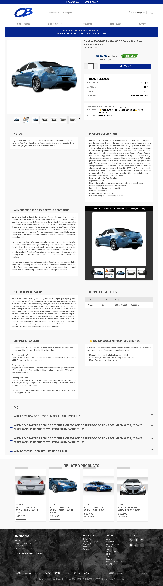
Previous (9, 120)
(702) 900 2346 (73, 2)
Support (142, 24)
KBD (107, 549)
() (152, 13)
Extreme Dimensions (114, 561)
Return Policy (88, 539)
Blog (85, 546)
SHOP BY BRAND (86, 24)
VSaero (109, 546)
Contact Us (87, 544)
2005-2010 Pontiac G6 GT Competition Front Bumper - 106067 (62, 510)
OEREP (108, 554)
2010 (139, 305)
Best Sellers (115, 24)
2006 (121, 305)
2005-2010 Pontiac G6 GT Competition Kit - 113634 (94, 508)
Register (141, 13)
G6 (103, 305)
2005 (117, 305)
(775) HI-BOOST (91, 2)
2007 (126, 305)
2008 (130, 305)
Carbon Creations (112, 544)
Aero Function (111, 551)
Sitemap (86, 549)
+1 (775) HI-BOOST (93, 579)
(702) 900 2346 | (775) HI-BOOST (30, 553)
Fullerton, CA (121, 107)
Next (79, 120)
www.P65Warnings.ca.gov (107, 360)
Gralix (108, 556)
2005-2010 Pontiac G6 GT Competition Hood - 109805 (129, 508)
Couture (109, 559)
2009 (135, 305)
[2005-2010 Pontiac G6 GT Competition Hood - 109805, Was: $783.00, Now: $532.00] (132, 485)
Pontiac (90, 305)
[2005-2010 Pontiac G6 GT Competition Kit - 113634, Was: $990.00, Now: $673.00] (98, 485)
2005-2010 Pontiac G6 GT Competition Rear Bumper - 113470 (27, 510)
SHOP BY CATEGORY (55, 24)
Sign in (133, 13)
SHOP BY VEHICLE (23, 24)
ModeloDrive (111, 541)
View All (109, 564)
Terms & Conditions (90, 541)
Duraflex (89, 41)
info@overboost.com (47, 579)
